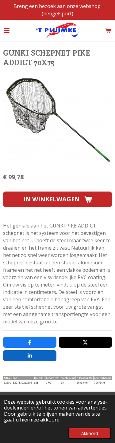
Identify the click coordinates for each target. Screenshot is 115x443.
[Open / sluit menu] (6, 30)
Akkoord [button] (89, 433)
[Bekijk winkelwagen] (108, 30)
